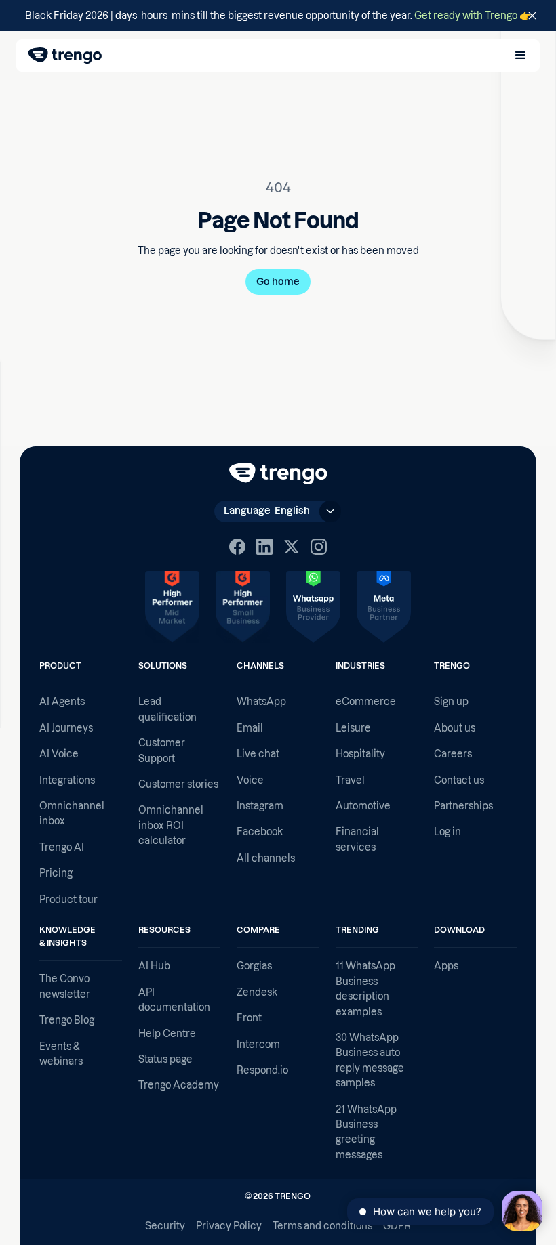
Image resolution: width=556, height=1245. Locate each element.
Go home (278, 281)
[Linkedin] (264, 547)
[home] (65, 55)
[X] (291, 547)
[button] (521, 55)
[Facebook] (237, 547)
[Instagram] (319, 547)
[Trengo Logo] (278, 473)
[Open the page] (278, 15)
